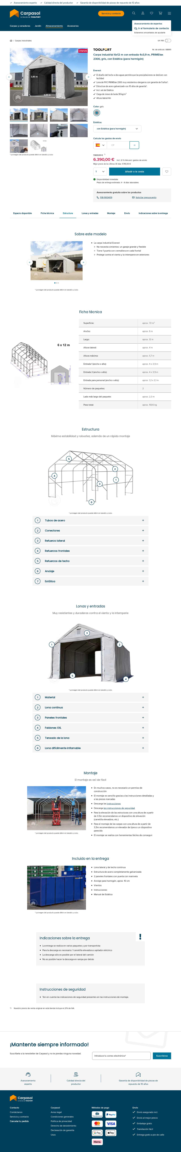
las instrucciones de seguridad (119, 808)
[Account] (143, 14)
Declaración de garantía (62, 1130)
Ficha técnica (47, 213)
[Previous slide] (9, 77)
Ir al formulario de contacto (153, 28)
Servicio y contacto (111, 13)
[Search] (133, 14)
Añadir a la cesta (134, 171)
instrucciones (114, 803)
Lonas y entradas (90, 213)
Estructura (68, 213)
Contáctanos (16, 1112)
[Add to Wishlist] (166, 172)
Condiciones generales (62, 1116)
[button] (160, 13)
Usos (53, 1134)
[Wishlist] (151, 13)
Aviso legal (56, 1112)
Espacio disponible (22, 213)
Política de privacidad (61, 1121)
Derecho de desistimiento (63, 1125)
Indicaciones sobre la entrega (153, 213)
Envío (127, 213)
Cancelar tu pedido (19, 1121)
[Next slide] (88, 77)
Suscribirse (162, 1055)
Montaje (111, 213)
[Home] (11, 40)
